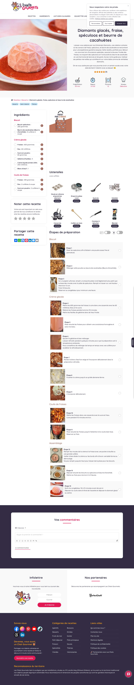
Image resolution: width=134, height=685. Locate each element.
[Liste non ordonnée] (30, 541)
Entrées (69, 632)
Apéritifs (55, 628)
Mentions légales (97, 640)
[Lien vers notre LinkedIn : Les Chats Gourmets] (22, 634)
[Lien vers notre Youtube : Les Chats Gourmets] (34, 628)
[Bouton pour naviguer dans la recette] (133, 342)
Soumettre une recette (84, 16)
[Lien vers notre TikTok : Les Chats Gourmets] (40, 628)
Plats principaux (73, 640)
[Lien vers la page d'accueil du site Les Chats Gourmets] (24, 6)
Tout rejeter (108, 23)
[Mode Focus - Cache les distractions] (120, 232)
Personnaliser (95, 23)
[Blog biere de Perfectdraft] (95, 595)
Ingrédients (45, 16)
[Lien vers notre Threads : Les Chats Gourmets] (16, 634)
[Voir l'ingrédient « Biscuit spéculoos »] (42, 125)
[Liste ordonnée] (28, 541)
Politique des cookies (98, 648)
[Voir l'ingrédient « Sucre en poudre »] (42, 154)
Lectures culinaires (62, 16)
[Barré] (25, 541)
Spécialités (56, 648)
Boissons (70, 628)
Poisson (55, 644)
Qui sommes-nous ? (98, 628)
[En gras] (17, 541)
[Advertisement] (28, 261)
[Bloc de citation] (33, 541)
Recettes (32, 16)
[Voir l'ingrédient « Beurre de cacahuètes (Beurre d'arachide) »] (42, 132)
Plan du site (95, 636)
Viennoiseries (72, 652)
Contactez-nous (96, 632)
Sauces (69, 644)
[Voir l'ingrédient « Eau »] (42, 149)
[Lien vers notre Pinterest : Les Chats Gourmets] (28, 628)
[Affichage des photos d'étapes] (107, 232)
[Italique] (19, 541)
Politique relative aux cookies (104, 19)
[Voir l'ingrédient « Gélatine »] (42, 159)
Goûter (69, 636)
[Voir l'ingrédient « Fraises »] (42, 144)
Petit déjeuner (57, 640)
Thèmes (34, 104)
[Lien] (36, 541)
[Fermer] (128, 5)
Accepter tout (121, 23)
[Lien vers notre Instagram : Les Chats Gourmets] (22, 628)
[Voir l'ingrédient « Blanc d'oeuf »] (42, 168)
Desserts (25, 100)
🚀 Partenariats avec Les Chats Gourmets (102, 653)
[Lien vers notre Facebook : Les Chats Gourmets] (16, 628)
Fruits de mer (57, 636)
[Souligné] (22, 541)
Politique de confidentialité (100, 644)
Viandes (55, 652)
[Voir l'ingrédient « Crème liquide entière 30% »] (42, 164)
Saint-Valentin (24, 104)
